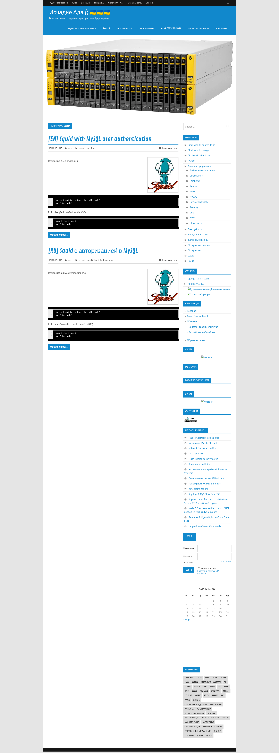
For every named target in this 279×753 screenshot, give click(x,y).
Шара (191, 255)
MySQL (193, 196)
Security (194, 207)
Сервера (205, 294)
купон (225, 717)
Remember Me (208, 568)
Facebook (217, 682)
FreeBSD (188, 686)
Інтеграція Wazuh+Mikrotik (203, 443)
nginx (194, 691)
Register (201, 573)
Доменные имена (198, 239)
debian (195, 682)
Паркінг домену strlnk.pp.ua (204, 437)
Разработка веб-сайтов (202, 332)
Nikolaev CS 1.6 (196, 283)
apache (199, 677)
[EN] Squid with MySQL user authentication (100, 139)
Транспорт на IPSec (199, 464)
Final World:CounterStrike (201, 145)
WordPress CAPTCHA (226, 561)
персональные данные (198, 731)
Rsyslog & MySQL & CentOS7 (204, 494)
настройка (208, 722)
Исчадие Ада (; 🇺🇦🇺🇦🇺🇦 (79, 12)
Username (188, 548)
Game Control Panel (116, 2)
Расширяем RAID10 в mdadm (205, 483)
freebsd (81, 148)
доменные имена (194, 713)
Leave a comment (169, 148)
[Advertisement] (207, 644)
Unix (93, 148)
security (198, 695)
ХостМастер (204, 708)
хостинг (189, 735)
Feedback (192, 310)
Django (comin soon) (198, 278)
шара (200, 735)
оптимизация (192, 726)
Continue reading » (59, 235)
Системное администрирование (203, 704)
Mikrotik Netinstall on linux (203, 448)
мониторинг (192, 722)
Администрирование (59, 2)
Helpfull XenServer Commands (205, 526)
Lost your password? (208, 571)
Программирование (199, 245)
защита (211, 713)
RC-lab (74, 2)
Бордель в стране (198, 234)
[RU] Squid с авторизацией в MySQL (93, 251)
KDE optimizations (198, 488)
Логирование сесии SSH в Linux (206, 478)
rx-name (188, 695)
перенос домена (212, 726)
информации (192, 717)
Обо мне (149, 2)
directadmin (206, 682)
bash (207, 677)
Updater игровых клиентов (203, 326)
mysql (187, 691)
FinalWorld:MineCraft (199, 155)
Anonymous (189, 677)
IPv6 (219, 686)
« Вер (186, 619)
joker (70, 148)
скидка (217, 731)
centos (214, 677)
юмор (191, 260)
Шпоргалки (85, 2)
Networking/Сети (199, 202)
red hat (226, 691)
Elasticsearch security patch (203, 458)
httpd (204, 686)
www (192, 217)
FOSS (225, 682)
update (187, 700)
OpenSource (215, 691)
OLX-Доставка (196, 453)
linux (88, 148)
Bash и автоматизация (202, 170)
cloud (187, 682)
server (206, 695)
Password (188, 556)
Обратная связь (135, 2)
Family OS (195, 180)
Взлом (196, 700)
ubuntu (215, 695)
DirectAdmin (196, 175)
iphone (212, 686)
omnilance (204, 691)
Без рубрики (195, 229)
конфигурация (210, 717)
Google (197, 686)
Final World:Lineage (198, 150)
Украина (189, 708)
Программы (99, 2)
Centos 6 (223, 677)
